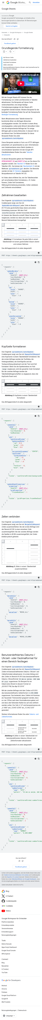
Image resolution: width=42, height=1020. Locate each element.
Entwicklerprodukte (8, 925)
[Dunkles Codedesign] (38, 252)
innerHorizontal (15, 316)
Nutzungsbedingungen (9, 935)
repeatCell (11, 425)
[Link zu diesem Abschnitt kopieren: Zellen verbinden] (22, 517)
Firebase (4, 992)
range (11, 273)
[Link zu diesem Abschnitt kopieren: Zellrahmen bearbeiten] (28, 195)
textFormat (16, 453)
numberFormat (17, 788)
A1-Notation (17, 171)
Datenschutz (22, 1010)
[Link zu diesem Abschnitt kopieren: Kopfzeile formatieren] (28, 347)
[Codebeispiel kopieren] (38, 262)
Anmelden (36, 2)
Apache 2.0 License (13, 877)
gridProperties (16, 490)
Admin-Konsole (7, 944)
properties (13, 486)
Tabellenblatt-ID (28, 166)
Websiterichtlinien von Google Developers (24, 879)
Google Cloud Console (9, 950)
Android (4, 985)
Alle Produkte (6, 1002)
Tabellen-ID (21, 164)
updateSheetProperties (16, 484)
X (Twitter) (5, 969)
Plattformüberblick (8, 922)
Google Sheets (9, 9)
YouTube (4, 972)
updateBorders (12, 271)
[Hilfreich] (14, 39)
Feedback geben (10, 43)
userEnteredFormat (18, 439)
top (10, 287)
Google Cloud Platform (9, 995)
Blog (3, 963)
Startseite (4, 32)
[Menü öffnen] (3, 2)
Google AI (5, 999)
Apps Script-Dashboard (9, 947)
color (13, 293)
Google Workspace (15, 32)
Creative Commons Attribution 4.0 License (16, 875)
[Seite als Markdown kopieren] (10, 51)
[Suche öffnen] (30, 2)
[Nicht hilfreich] (17, 39)
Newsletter (5, 966)
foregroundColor (20, 455)
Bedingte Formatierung (10, 115)
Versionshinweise (7, 928)
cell (10, 437)
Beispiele (7, 35)
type (15, 790)
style (13, 289)
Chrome (4, 989)
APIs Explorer (6, 954)
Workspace (22, 2)
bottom (11, 302)
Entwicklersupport (7, 932)
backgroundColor (18, 441)
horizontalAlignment (20, 451)
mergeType (13, 612)
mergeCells (11, 596)
